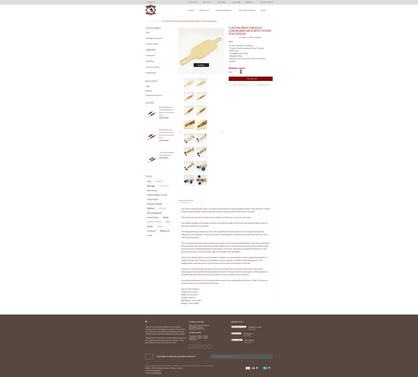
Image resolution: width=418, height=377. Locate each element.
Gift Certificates (208, 365)
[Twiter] (204, 346)
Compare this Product (262, 85)
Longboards (154, 21)
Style (166, 217)
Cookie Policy (177, 365)
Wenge (151, 185)
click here (215, 283)
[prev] (180, 131)
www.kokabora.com (157, 194)
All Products (162, 208)
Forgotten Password (153, 95)
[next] (221, 131)
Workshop (152, 190)
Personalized (154, 212)
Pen (149, 181)
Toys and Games (152, 67)
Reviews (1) (200, 203)
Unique (149, 235)
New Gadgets (249, 340)
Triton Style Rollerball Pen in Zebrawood (166, 153)
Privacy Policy (167, 365)
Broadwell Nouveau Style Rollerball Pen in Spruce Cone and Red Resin (166, 111)
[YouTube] (209, 346)
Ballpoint (165, 230)
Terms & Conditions (188, 365)
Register (148, 91)
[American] (265, 368)
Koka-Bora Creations (154, 222)
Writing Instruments (154, 38)
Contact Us (198, 365)
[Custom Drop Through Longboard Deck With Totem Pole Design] (201, 51)
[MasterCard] (253, 368)
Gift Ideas (150, 61)
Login (147, 86)
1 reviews (243, 37)
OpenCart (157, 370)
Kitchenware (151, 73)
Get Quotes (252, 79)
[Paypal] (259, 368)
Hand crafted (154, 203)
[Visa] (248, 368)
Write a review (255, 37)
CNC (148, 32)
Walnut (151, 208)
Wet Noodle (248, 334)
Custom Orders (152, 44)
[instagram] (195, 346)
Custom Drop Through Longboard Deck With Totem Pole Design (189, 21)
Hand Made (152, 217)
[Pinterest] (199, 346)
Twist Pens (152, 199)
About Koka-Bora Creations (153, 365)
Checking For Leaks (255, 327)
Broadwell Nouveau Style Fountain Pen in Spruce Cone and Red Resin (166, 134)
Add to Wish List (240, 85)
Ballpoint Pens (159, 181)
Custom (151, 230)
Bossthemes (157, 373)
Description (185, 203)
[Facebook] (190, 346)
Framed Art (150, 55)
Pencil (168, 222)
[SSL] (270, 368)
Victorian (160, 226)
